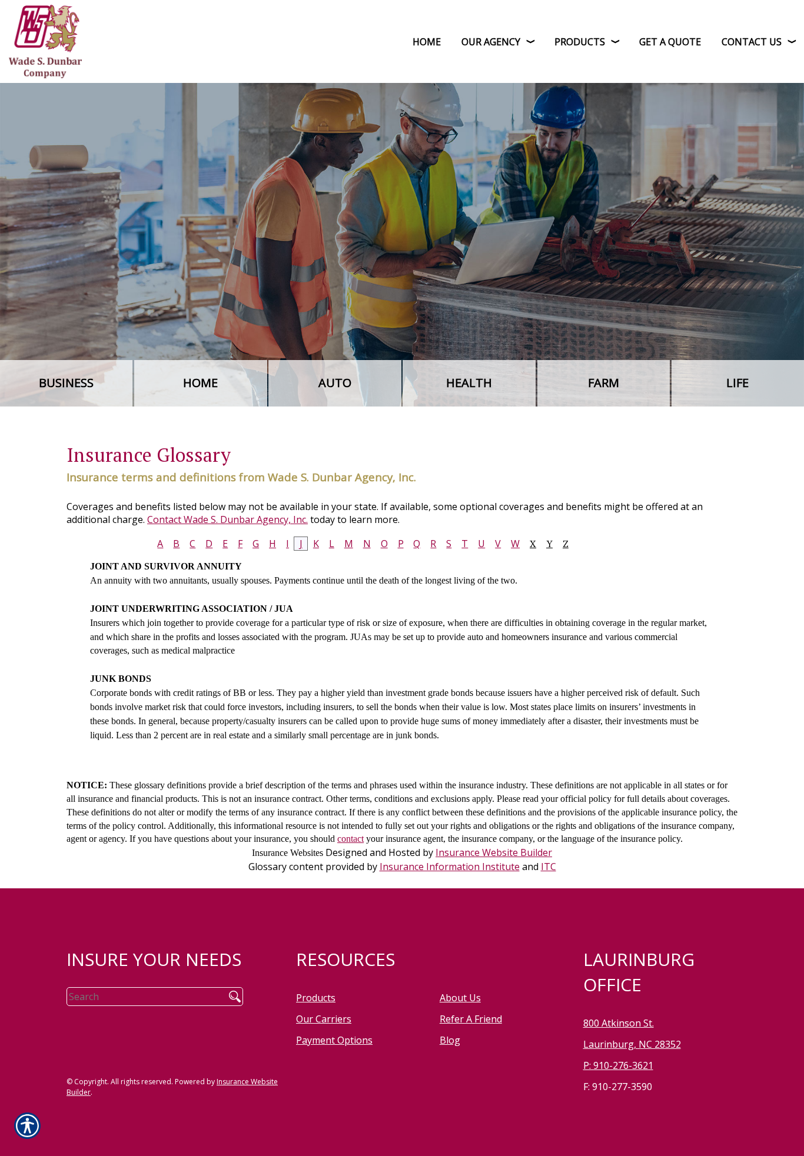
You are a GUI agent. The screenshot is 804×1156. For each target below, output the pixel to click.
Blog (450, 1040)
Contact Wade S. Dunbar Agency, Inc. (227, 519)
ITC (548, 866)
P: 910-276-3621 (618, 1065)
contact (350, 839)
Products (315, 997)
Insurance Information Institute (450, 866)
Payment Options (334, 1040)
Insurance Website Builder (494, 852)
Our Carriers (323, 1018)
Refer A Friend (471, 1018)
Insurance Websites (287, 853)
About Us (460, 997)
